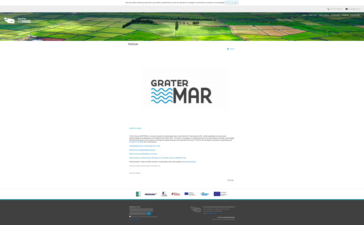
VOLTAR (230, 180)
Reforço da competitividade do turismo (143, 154)
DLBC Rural (313, 15)
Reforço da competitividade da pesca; (142, 150)
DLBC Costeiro (324, 15)
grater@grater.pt (212, 213)
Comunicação (355, 15)
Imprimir (232, 49)
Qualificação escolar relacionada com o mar (144, 146)
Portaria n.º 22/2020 (136, 142)
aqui (159, 166)
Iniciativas (345, 15)
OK (149, 213)
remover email (134, 219)
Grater (304, 15)
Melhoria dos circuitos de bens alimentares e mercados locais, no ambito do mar (157, 158)
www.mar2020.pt (190, 162)
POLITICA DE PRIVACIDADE (226, 217)
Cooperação (335, 15)
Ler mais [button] (234, 3)
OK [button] (227, 3)
